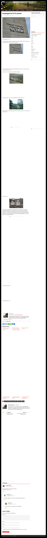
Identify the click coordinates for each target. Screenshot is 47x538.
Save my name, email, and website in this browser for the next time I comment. (15, 529)
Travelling (22, 10)
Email (3, 524)
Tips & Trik (32, 55)
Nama (3, 521)
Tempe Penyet (8, 485)
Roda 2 (10, 10)
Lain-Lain (32, 43)
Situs (3, 526)
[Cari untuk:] (38, 16)
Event (32, 38)
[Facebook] (5, 321)
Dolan (32, 37)
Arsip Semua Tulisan (29, 10)
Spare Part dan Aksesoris (35, 52)
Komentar (3, 514)
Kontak (6, 10)
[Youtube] (7, 321)
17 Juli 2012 (4, 15)
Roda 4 (13, 10)
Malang (19, 401)
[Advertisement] (16, 61)
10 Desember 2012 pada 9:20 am (10, 495)
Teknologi (17, 10)
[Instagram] (3, 321)
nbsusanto (9, 15)
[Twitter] (4, 321)
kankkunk (8, 494)
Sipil (23, 401)
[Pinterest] (9, 321)
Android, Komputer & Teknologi (36, 34)
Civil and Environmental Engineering (11, 401)
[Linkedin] (8, 321)
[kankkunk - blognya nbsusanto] (23, 8)
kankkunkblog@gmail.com (7, 319)
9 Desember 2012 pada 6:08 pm (9, 486)
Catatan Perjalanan (34, 35)
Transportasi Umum (34, 56)
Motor (32, 47)
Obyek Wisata (33, 49)
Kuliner (32, 41)
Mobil (32, 46)
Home (3, 10)
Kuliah (13, 15)
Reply (4, 491)
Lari (31, 44)
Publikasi (32, 50)
